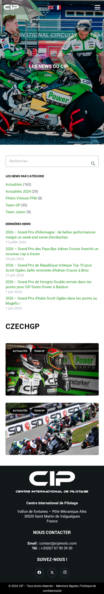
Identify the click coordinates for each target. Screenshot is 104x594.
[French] (58, 7)
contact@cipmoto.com (58, 543)
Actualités (14, 184)
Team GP (13, 205)
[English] (51, 7)
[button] (97, 7)
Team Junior (16, 212)
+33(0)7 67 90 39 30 (56, 548)
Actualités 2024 (18, 191)
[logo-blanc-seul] (11, 7)
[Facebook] (39, 572)
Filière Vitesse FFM (21, 198)
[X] (52, 572)
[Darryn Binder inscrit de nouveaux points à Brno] (52, 374)
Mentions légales (67, 586)
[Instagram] (64, 572)
